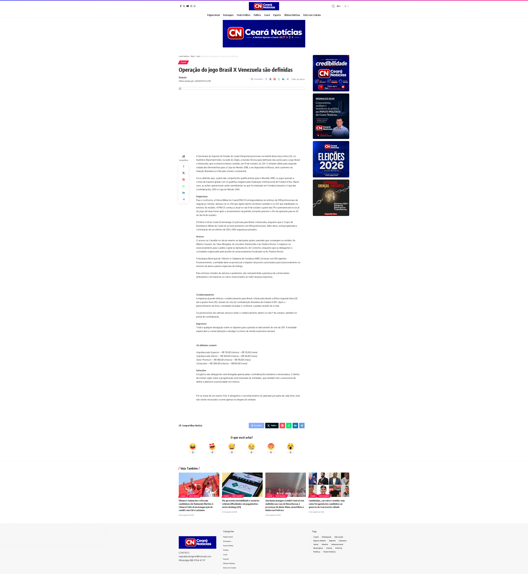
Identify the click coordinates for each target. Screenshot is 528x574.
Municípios (318, 548)
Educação (339, 537)
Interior (325, 544)
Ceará (183, 62)
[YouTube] (188, 6)
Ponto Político (329, 552)
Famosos (342, 540)
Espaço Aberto (319, 540)
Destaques (194, 496)
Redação (182, 77)
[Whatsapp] (194, 6)
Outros (329, 548)
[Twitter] (184, 6)
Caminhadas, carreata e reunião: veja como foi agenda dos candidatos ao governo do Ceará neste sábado (327, 503)
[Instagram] (191, 6)
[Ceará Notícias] (264, 6)
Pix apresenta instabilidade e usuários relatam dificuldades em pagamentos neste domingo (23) (240, 503)
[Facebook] (180, 6)
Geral (315, 544)
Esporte (332, 540)
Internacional (337, 544)
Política (316, 552)
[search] (333, 6)
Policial (338, 548)
